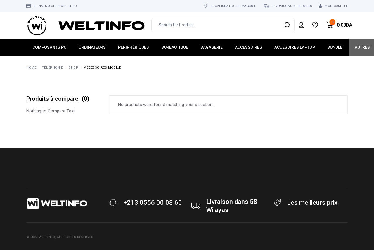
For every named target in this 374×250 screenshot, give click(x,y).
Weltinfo (47, 237)
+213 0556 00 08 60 (152, 202)
